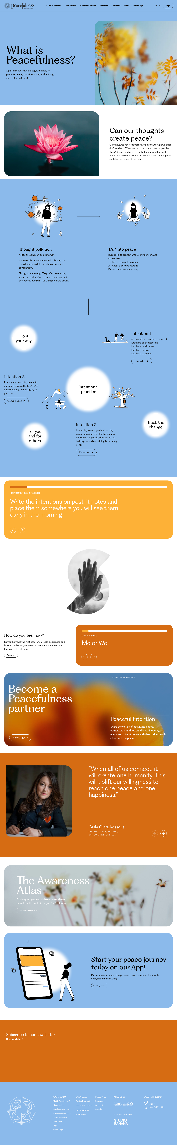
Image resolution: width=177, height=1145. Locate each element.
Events (126, 6)
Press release (81, 1114)
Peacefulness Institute (88, 6)
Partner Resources (60, 1117)
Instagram (99, 1101)
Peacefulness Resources (62, 1113)
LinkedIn (98, 1109)
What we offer (71, 6)
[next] (22, 530)
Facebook (99, 1105)
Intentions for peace (84, 1105)
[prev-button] (155, 833)
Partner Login (138, 6)
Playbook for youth (83, 1101)
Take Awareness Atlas (29, 910)
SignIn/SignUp (20, 737)
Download (11, 655)
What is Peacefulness (53, 6)
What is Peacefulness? (61, 1101)
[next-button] (163, 833)
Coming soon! (99, 985)
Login (168, 6)
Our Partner (116, 6)
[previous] (13, 530)
